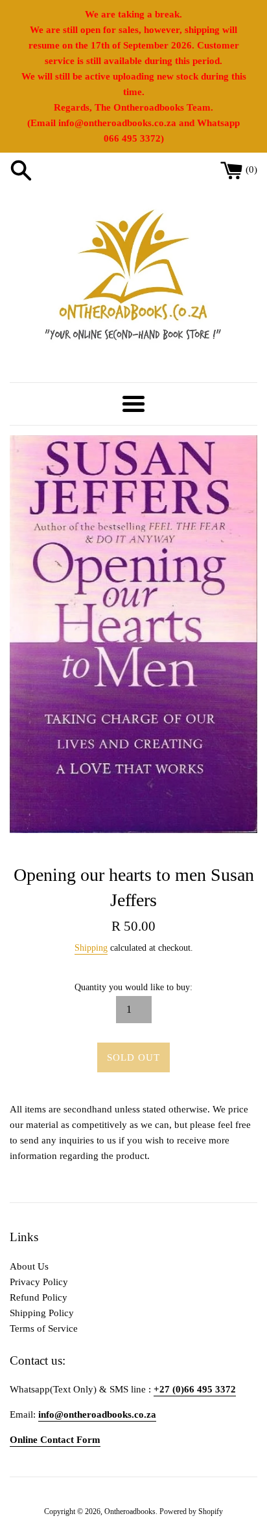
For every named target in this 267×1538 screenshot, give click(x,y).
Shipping (91, 948)
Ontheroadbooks (130, 1511)
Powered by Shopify (191, 1511)
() (251, 169)
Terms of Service (44, 1328)
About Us (29, 1266)
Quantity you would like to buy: (133, 987)
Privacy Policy (39, 1282)
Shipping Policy (42, 1313)
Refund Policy (38, 1297)
